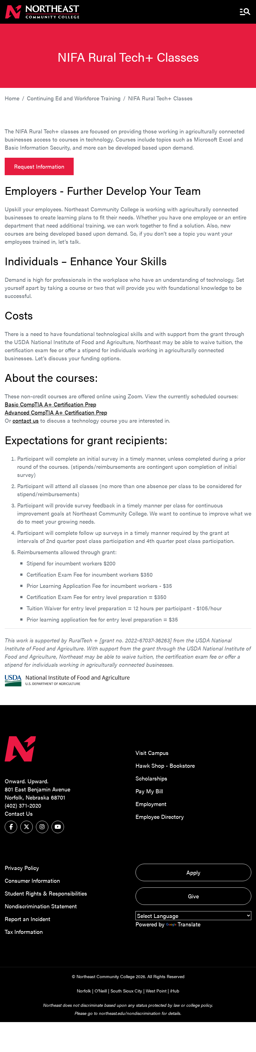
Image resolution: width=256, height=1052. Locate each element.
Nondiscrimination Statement (41, 906)
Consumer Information (32, 880)
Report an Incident (27, 919)
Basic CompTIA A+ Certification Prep (50, 404)
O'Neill (101, 990)
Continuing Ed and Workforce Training (74, 98)
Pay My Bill (149, 791)
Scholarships (151, 778)
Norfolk (84, 990)
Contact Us (19, 813)
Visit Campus (152, 753)
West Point (156, 990)
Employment (150, 804)
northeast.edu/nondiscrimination (129, 1013)
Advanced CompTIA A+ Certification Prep (56, 412)
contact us (25, 420)
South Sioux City (126, 990)
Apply (193, 872)
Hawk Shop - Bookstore (165, 765)
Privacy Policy (22, 868)
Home (12, 98)
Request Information (39, 166)
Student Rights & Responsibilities (46, 893)
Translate (189, 924)
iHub (174, 990)
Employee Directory (159, 816)
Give (193, 896)
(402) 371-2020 (23, 805)
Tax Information (24, 931)
